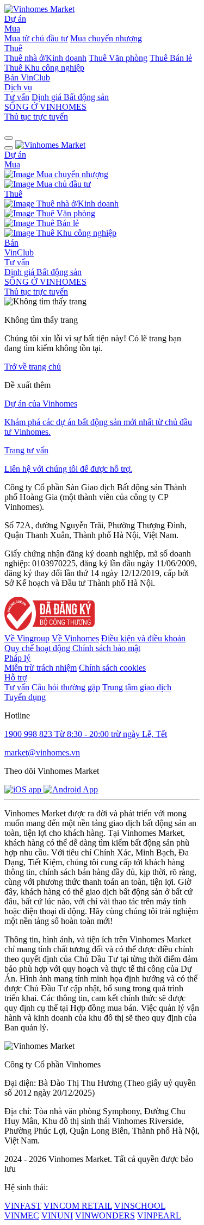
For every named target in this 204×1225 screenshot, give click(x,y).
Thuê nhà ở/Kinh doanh (45, 57)
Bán (12, 77)
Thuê (13, 48)
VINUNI (57, 1215)
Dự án (15, 18)
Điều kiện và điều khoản (143, 638)
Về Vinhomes (75, 638)
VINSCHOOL (139, 1205)
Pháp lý (17, 657)
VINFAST (22, 1205)
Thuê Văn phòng (118, 57)
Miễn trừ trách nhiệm (40, 667)
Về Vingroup (27, 638)
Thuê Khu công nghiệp (44, 67)
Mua (12, 28)
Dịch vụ (18, 87)
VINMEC (21, 1215)
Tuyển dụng (25, 697)
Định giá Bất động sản (70, 97)
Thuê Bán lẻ (171, 57)
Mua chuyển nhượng (106, 38)
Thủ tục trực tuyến (36, 116)
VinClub (35, 77)
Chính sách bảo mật (106, 648)
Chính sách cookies (112, 667)
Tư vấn (16, 97)
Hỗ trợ (15, 677)
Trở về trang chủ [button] (32, 366)
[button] (8, 138)
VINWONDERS (105, 1215)
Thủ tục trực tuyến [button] (36, 291)
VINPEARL (159, 1215)
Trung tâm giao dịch (136, 687)
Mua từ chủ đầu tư (36, 38)
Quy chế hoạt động (38, 648)
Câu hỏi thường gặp (66, 687)
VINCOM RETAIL (78, 1205)
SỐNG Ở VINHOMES (45, 281)
